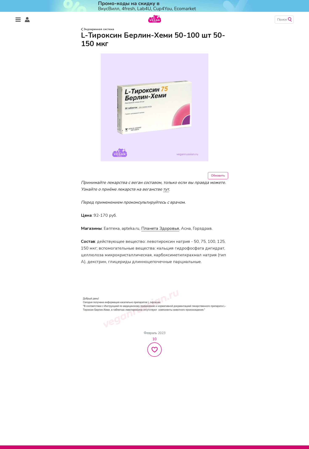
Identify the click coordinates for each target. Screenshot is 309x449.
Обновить (218, 176)
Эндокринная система (98, 29)
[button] (27, 19)
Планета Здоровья (160, 228)
